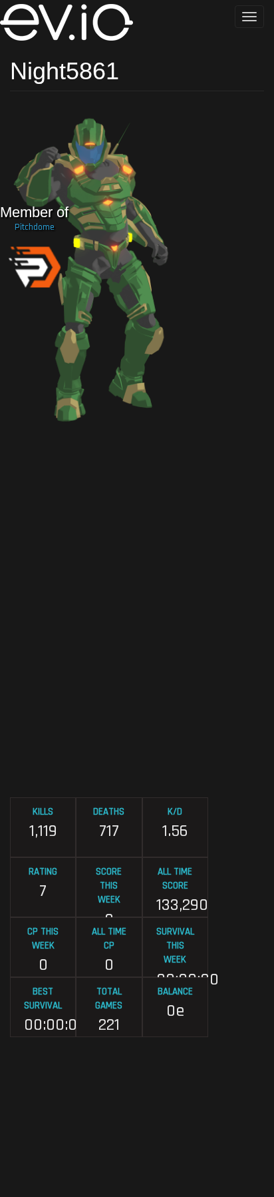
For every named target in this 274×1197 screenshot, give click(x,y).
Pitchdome (35, 227)
